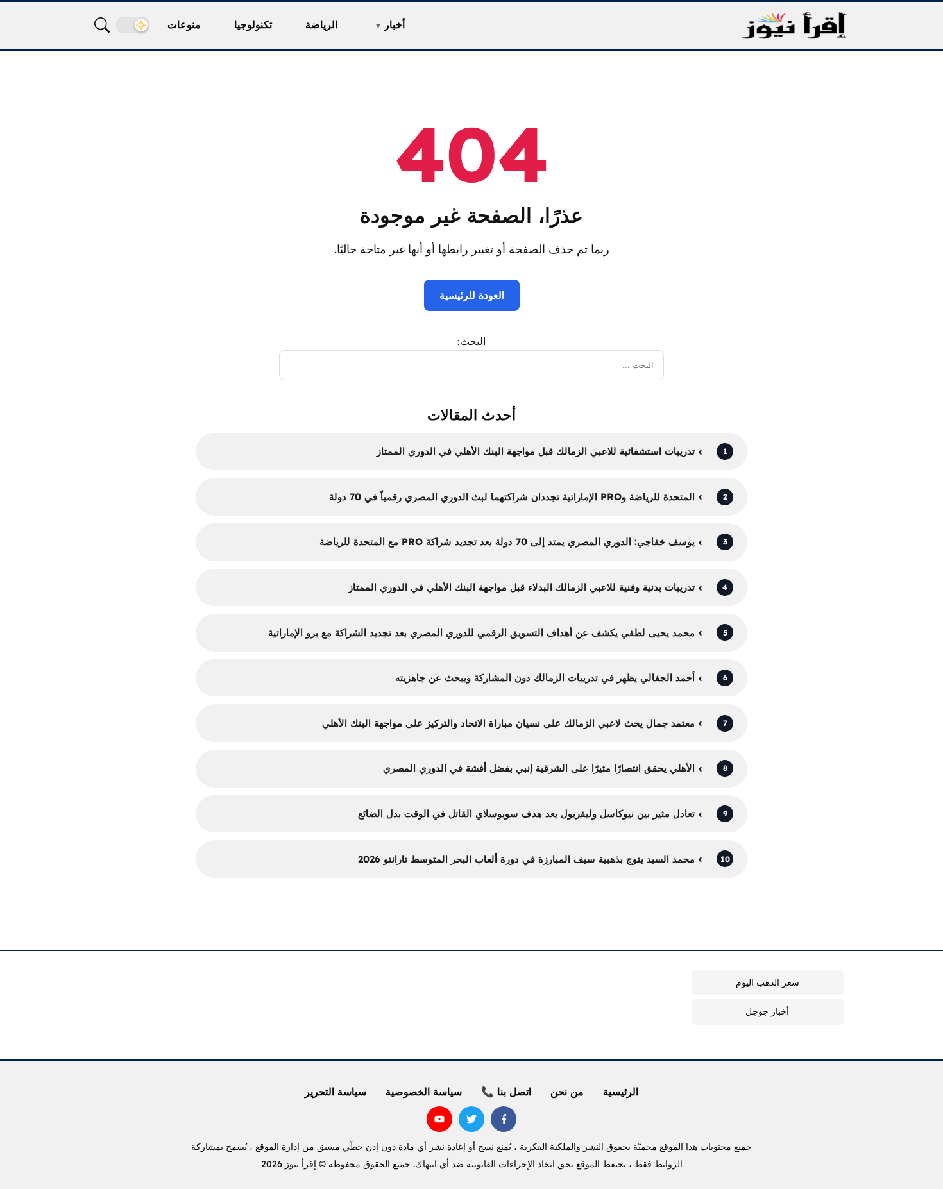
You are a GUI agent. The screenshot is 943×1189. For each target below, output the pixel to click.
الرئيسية (620, 1091)
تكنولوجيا (253, 24)
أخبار (394, 24)
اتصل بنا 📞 (506, 1091)
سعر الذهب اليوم (767, 982)
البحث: (471, 341)
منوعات (184, 24)
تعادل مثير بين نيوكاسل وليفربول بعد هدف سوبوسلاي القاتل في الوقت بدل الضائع (526, 813)
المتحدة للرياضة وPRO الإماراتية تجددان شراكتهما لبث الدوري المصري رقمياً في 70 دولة (512, 497)
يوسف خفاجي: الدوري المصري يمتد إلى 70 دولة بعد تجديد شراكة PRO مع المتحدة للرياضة (507, 541)
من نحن (567, 1091)
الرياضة (321, 24)
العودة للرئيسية (471, 295)
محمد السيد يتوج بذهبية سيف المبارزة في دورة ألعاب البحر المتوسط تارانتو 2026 (526, 859)
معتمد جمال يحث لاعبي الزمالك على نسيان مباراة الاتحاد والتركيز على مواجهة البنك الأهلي (508, 723)
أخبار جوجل (767, 1011)
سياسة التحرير (335, 1091)
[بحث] (102, 25)
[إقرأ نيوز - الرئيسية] (794, 25)
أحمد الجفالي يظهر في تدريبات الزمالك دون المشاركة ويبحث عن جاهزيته (545, 677)
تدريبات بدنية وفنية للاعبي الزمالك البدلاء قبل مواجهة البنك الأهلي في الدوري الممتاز (521, 587)
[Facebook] (503, 1119)
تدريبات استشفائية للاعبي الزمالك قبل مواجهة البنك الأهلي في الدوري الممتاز (536, 451)
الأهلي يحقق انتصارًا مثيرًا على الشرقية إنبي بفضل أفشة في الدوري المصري (539, 768)
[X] (471, 1119)
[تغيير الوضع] (132, 25)
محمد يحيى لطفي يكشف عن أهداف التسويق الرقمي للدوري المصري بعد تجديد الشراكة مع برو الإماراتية (481, 633)
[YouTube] (439, 1119)
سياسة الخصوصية (424, 1091)
